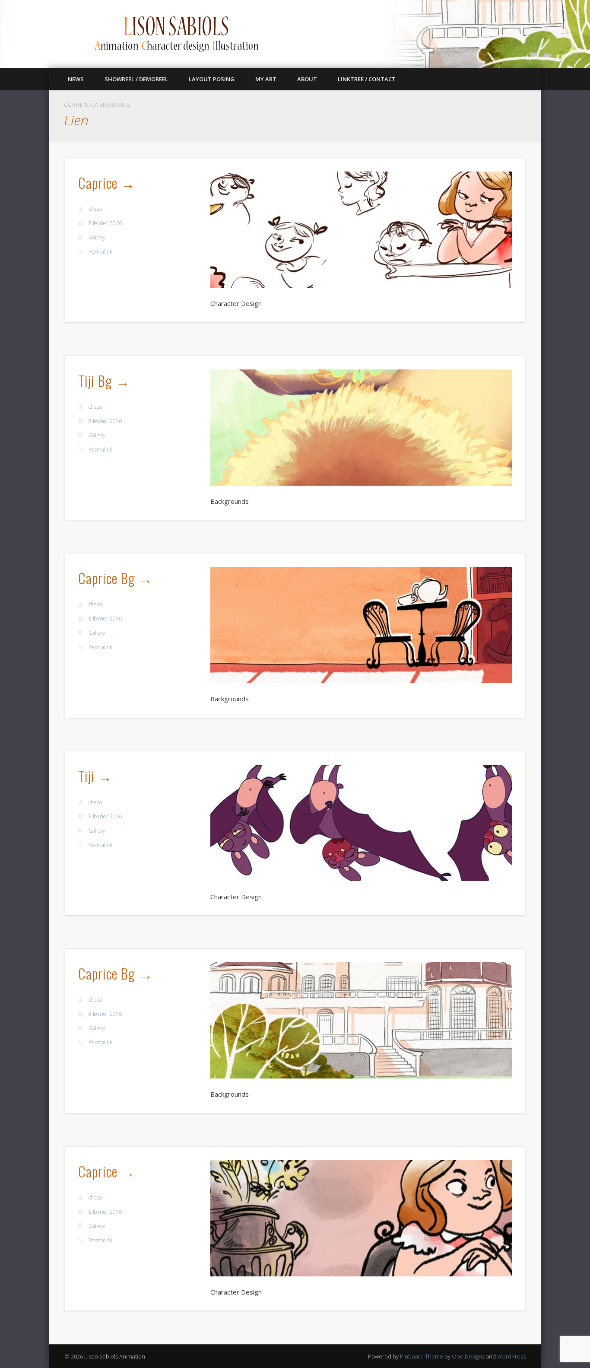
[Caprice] (361, 230)
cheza (95, 209)
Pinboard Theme (421, 1356)
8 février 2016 (105, 223)
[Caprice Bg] (361, 625)
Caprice (97, 182)
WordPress (511, 1356)
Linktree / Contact (367, 79)
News (76, 79)
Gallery (97, 237)
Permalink (100, 251)
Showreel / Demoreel (136, 79)
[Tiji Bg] (361, 427)
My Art (265, 79)
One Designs (468, 1356)
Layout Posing (212, 79)
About (307, 79)
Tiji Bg (95, 380)
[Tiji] (361, 823)
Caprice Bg (106, 578)
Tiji (86, 776)
